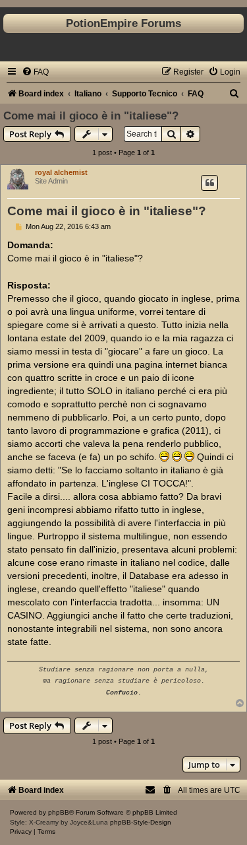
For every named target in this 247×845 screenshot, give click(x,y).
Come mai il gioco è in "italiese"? (90, 115)
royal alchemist (61, 172)
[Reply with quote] (209, 183)
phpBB (58, 812)
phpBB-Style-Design (140, 822)
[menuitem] (35, 72)
